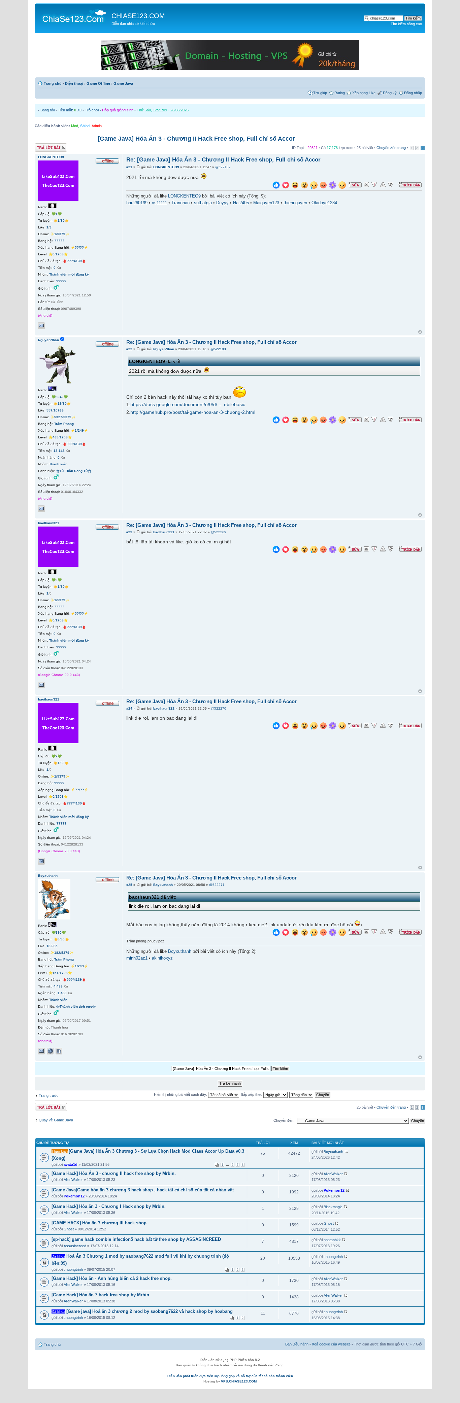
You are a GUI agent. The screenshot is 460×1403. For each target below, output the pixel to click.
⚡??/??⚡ (79, 247)
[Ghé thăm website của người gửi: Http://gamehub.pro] (50, 1051)
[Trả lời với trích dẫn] (410, 184)
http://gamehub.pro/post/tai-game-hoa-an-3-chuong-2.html (192, 412)
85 (56, 946)
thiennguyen (295, 203)
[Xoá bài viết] (366, 184)
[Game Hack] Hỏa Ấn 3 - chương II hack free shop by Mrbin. (114, 1173)
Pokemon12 (74, 1196)
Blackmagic (333, 1207)
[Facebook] (59, 1051)
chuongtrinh (73, 1269)
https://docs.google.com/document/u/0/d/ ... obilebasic (187, 404)
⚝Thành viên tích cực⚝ (76, 1006)
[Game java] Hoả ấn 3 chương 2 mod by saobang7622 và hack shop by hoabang (149, 1311)
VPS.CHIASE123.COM (239, 1381)
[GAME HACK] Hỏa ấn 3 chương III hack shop (99, 1222)
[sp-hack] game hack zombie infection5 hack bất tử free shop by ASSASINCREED (136, 1239)
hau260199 (136, 203)
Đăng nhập (413, 93)
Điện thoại (74, 83)
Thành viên (58, 464)
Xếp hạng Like (363, 93)
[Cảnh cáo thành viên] (383, 184)
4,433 (58, 986)
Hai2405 (241, 203)
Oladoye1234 (324, 203)
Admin (97, 126)
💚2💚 (57, 580)
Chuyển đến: (283, 1120)
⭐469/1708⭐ (60, 437)
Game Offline (98, 83)
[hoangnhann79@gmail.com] (41, 508)
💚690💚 (59, 932)
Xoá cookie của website (331, 1344)
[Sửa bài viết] (355, 184)
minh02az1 (136, 958)
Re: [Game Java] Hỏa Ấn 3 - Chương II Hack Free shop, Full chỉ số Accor (223, 159)
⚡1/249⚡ (79, 430)
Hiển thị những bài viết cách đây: (181, 1094)
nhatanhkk (332, 1240)
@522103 (218, 349)
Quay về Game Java (56, 1120)
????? (59, 241)
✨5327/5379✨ (62, 417)
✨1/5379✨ (59, 234)
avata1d (70, 1164)
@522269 (218, 532)
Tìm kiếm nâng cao (406, 24)
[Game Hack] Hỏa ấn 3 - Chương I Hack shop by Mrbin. (109, 1206)
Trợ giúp (320, 93)
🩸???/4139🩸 (74, 261)
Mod (74, 126)
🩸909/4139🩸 (74, 444)
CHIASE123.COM (138, 16)
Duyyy (222, 203)
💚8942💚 (60, 397)
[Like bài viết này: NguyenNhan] (276, 420)
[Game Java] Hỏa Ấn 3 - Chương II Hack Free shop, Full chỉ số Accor (196, 138)
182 (49, 946)
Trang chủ (53, 83)
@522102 (223, 167)
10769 (59, 410)
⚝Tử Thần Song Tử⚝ (73, 471)
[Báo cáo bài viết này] (374, 184)
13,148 (59, 451)
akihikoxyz (162, 958)
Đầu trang (420, 332)
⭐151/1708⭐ (60, 973)
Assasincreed (75, 1246)
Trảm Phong (64, 424)
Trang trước (49, 1095)
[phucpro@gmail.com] (41, 1051)
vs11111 (159, 203)
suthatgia (203, 203)
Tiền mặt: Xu (69, 110)
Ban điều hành (296, 1344)
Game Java (123, 83)
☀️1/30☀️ (61, 220)
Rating (339, 93)
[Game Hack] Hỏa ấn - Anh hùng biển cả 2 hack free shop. (112, 1278)
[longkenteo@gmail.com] (41, 325)
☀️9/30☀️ (61, 939)
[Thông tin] (390, 184)
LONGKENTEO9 (166, 167)
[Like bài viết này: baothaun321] (276, 550)
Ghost (69, 1229)
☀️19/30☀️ (62, 403)
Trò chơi (92, 110)
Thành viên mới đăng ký (69, 274)
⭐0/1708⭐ (58, 254)
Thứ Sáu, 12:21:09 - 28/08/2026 (163, 110)
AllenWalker (73, 1180)
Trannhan (180, 203)
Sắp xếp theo (252, 1094)
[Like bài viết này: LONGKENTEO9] (276, 185)
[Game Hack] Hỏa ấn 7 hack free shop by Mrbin (100, 1294)
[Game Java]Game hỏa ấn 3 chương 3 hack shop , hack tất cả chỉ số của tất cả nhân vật (143, 1189)
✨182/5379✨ (61, 953)
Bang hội (47, 110)
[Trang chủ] (73, 15)
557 (49, 410)
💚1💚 (57, 214)
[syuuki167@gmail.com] (41, 685)
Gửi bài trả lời (46, 146)
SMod (85, 126)
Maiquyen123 (266, 203)
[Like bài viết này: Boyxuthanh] (276, 933)
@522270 (218, 708)
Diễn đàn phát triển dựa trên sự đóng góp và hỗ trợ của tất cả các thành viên (230, 1376)
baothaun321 (163, 532)
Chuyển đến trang (391, 148)
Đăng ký (390, 93)
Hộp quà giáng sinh (117, 110)
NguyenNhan (163, 349)
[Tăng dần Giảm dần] (301, 1094)
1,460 (62, 993)
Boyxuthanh (163, 885)
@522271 (217, 885)
